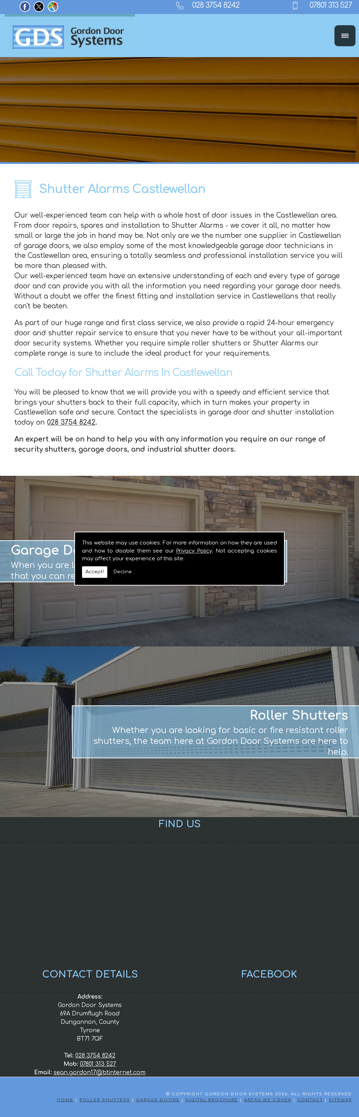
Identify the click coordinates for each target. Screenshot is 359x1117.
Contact (310, 1100)
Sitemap (340, 1100)
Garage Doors (158, 1100)
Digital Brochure (211, 1100)
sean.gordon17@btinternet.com (99, 1072)
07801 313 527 (331, 5)
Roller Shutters (105, 1100)
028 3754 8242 (215, 5)
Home (65, 1100)
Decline (123, 571)
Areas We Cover (267, 1100)
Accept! (95, 571)
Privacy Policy (194, 551)
